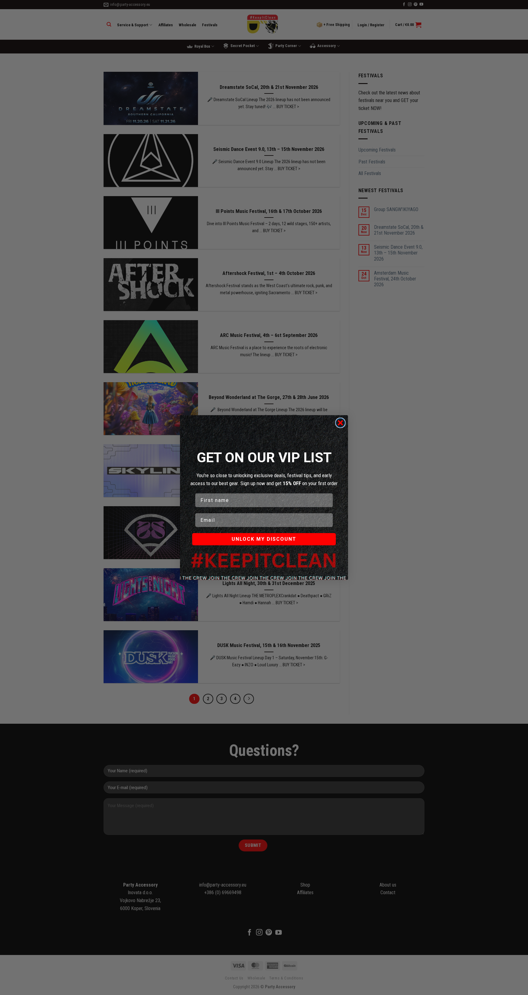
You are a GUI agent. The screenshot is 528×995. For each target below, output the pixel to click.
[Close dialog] (340, 422)
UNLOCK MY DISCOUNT (264, 539)
